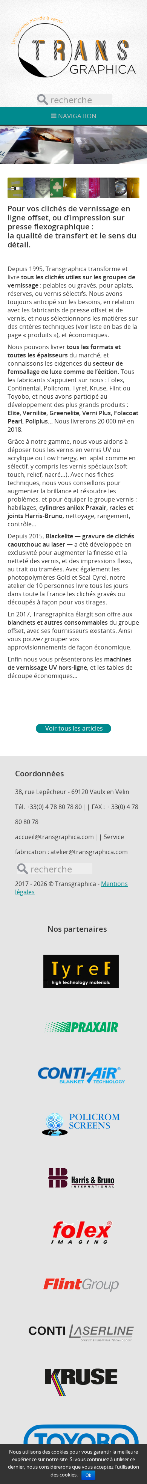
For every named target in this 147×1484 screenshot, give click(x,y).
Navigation (76, 115)
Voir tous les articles (74, 728)
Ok (88, 1475)
